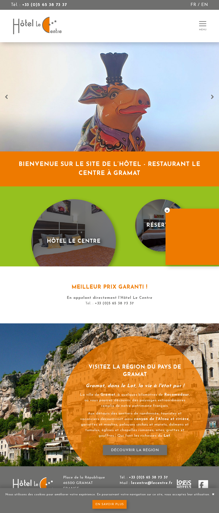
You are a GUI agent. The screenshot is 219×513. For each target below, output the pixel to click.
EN (204, 5)
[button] (6, 96)
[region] (109, 96)
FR (193, 5)
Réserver (161, 225)
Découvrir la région (135, 450)
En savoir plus (109, 504)
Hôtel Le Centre (74, 241)
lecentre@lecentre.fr (152, 483)
